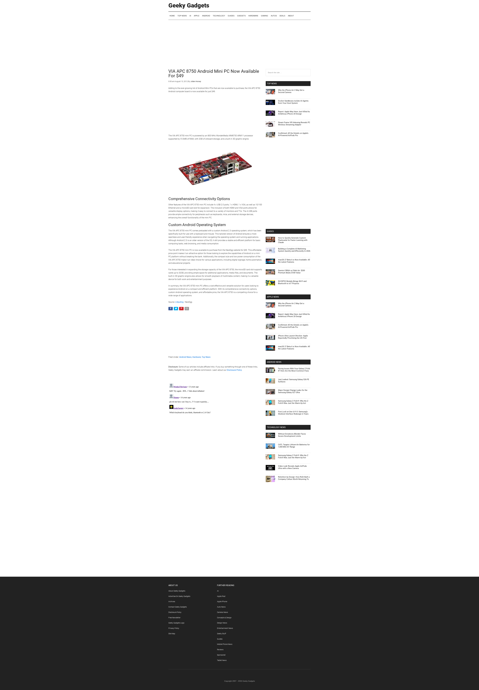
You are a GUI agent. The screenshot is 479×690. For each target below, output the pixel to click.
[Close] (282, 305)
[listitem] (239, 339)
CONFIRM (222, 381)
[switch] (270, 344)
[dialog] (239, 345)
